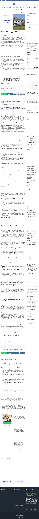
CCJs (28, 285)
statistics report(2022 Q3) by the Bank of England (12, 107)
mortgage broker (3, 174)
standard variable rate (30, 322)
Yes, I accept (29, 42)
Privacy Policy (17, 515)
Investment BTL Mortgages (31, 168)
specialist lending (34, 320)
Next (23, 12)
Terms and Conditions (29, 508)
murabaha (29, 306)
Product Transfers (30, 218)
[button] (21, 9)
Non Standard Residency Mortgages (30, 200)
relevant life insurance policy (31, 309)
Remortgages (29, 229)
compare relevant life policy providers (31, 145)
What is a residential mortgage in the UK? (9, 73)
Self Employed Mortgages (31, 244)
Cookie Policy (21, 515)
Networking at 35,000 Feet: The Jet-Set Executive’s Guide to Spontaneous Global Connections (32, 274)
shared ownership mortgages (31, 319)
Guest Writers (29, 160)
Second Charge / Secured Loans (31, 242)
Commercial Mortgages (30, 142)
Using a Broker (29, 323)
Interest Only (29, 164)
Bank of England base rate (12, 252)
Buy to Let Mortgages (30, 138)
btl (32, 283)
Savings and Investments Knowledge (30, 238)
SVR (35, 322)
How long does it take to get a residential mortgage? (10, 79)
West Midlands (29, 257)
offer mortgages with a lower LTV (14, 181)
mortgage (33, 302)
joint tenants (34, 300)
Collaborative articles (30, 140)
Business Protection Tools (31, 136)
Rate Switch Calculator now (32, 74)
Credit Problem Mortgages (31, 147)
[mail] (9, 425)
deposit (36, 286)
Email (28, 22)
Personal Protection (30, 210)
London (28, 182)
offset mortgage (34, 306)
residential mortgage (30, 312)
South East (28, 246)
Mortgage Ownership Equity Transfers (31, 185)
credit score (29, 286)
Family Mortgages (29, 290)
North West (29, 204)
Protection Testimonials (30, 222)
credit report (3, 310)
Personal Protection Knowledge (31, 214)
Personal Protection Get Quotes (31, 212)
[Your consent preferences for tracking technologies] (37, 1)
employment (29, 289)
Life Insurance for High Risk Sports (32, 172)
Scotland (28, 240)
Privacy (27, 509)
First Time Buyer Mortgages (9, 475)
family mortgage (34, 289)
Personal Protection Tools (31, 216)
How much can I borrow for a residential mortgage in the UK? (12, 78)
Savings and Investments (30, 235)
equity (13, 179)
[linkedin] (5, 425)
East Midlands (29, 151)
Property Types (5, 476)
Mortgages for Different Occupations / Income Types (31, 194)
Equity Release (29, 155)
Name (28, 15)
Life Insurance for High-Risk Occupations (31, 175)
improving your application (31, 296)
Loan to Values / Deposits (31, 180)
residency (14, 399)
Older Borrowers (29, 208)
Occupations (29, 206)
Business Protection (30, 134)
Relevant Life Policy (30, 227)
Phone (28, 19)
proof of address (18, 309)
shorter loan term (6, 153)
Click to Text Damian (32, 85)
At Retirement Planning (30, 130)
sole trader (29, 320)
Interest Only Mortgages (30, 166)
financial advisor (29, 292)
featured (34, 290)
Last (33, 17)
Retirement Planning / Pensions (31, 231)
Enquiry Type (29, 27)
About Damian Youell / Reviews (31, 125)
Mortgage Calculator (34, 509)
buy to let (35, 283)
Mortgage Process (30, 187)
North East (28, 202)
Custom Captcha (29, 54)
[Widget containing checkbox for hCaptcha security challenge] (32, 58)
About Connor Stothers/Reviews (32, 123)
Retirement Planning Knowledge (32, 233)
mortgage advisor (5, 306)
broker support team (4, 266)
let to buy (28, 302)
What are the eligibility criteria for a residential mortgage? (11, 80)
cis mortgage (32, 285)
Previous (21, 12)
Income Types (29, 162)
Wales (28, 255)
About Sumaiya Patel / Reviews (31, 127)
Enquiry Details (29, 30)
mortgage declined (30, 303)
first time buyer (29, 293)
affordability (29, 283)
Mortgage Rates (29, 189)
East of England (29, 153)
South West (29, 248)
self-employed (29, 316)
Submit (28, 62)
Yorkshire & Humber (30, 259)
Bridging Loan (29, 132)
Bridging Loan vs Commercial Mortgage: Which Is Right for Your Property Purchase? (32, 265)
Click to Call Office (32, 88)
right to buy (29, 313)
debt (33, 286)
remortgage (29, 310)
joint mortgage (29, 300)
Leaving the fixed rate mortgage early (12, 210)
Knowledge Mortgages (14, 475)
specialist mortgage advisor (14, 282)
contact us (14, 342)
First (27, 17)
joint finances (35, 299)
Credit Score (29, 149)
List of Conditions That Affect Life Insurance (30, 178)
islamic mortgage (29, 299)
